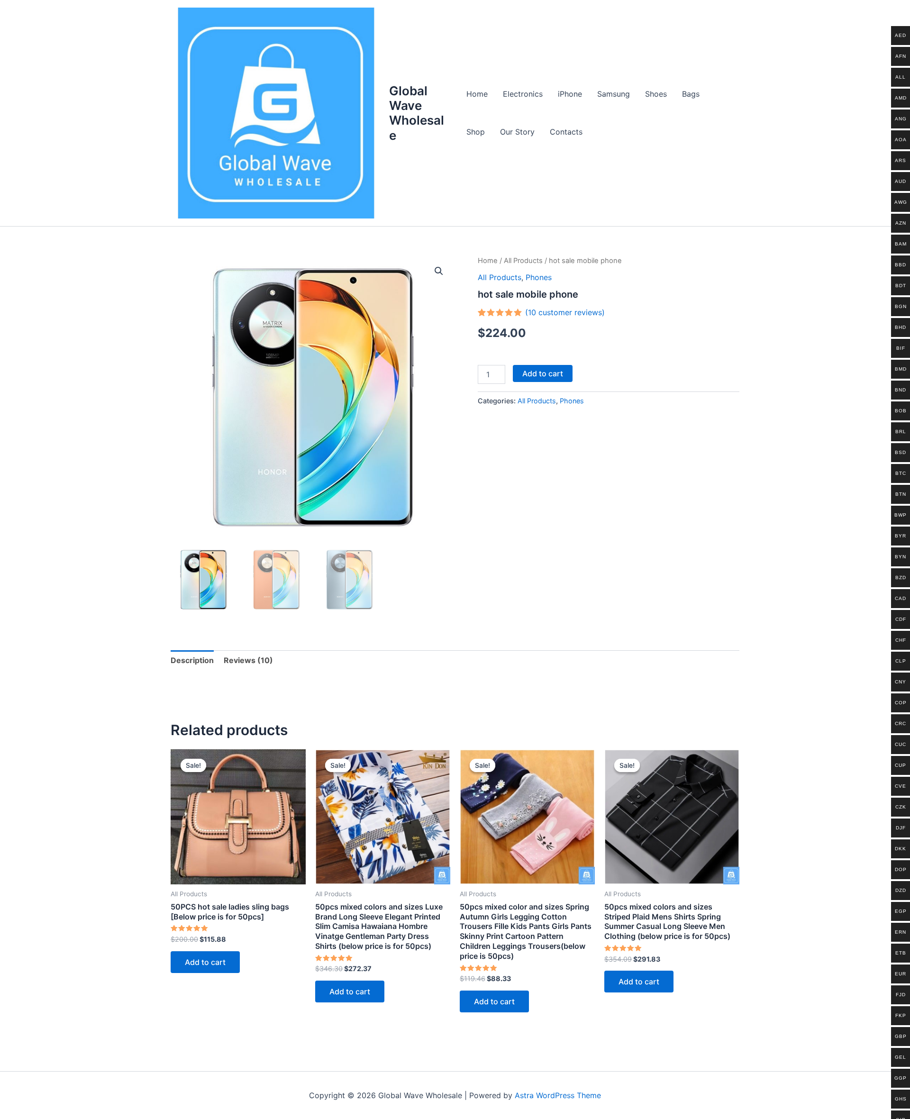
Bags (691, 94)
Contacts (566, 131)
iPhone (570, 94)
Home (477, 94)
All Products (523, 260)
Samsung (613, 94)
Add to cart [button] (205, 962)
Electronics (523, 94)
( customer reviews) (565, 312)
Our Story (517, 131)
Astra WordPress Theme (558, 1095)
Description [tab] (192, 660)
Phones (539, 277)
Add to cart (542, 373)
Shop (475, 131)
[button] (438, 271)
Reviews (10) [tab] (248, 660)
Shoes (656, 94)
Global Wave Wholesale (416, 113)
